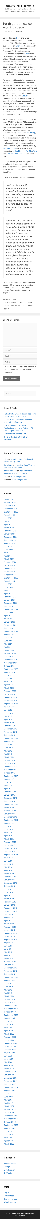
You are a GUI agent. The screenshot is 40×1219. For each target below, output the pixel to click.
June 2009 (8, 1024)
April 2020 (8, 685)
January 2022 (9, 622)
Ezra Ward (8, 465)
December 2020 (10, 660)
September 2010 (11, 977)
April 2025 (8, 524)
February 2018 (10, 760)
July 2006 (8, 1131)
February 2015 (10, 842)
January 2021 (9, 657)
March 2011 (9, 958)
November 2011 (10, 936)
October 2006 (10, 1122)
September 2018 (11, 738)
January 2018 (9, 763)
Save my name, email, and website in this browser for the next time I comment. (20, 369)
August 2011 (9, 943)
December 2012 (10, 908)
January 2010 (9, 1002)
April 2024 (8, 556)
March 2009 (9, 1034)
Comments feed (10, 1199)
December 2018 (10, 729)
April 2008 (8, 1065)
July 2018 (8, 745)
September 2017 (11, 776)
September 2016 (11, 804)
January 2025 (9, 534)
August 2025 (9, 515)
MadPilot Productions (15, 154)
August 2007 (9, 1091)
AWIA (34, 151)
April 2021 (8, 647)
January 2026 (9, 506)
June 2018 (8, 748)
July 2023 (8, 584)
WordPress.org (10, 1202)
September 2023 (11, 578)
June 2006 (8, 1135)
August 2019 (9, 707)
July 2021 (8, 638)
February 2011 (10, 962)
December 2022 (10, 603)
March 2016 (9, 807)
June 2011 (8, 949)
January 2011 (9, 965)
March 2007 (9, 1106)
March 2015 (9, 839)
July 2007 (8, 1094)
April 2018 (8, 754)
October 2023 (10, 575)
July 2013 (8, 889)
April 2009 (8, 1031)
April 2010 (8, 993)
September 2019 (11, 704)
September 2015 (11, 820)
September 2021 (11, 631)
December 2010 (10, 968)
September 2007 (11, 1087)
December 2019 (10, 697)
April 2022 (8, 616)
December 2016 (10, 798)
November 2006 (11, 1119)
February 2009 (10, 1037)
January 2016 (9, 814)
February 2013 (10, 902)
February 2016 (10, 811)
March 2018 (9, 757)
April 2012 (8, 921)
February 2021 (10, 653)
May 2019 (8, 716)
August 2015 (9, 823)
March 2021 (9, 650)
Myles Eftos (17, 151)
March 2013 (9, 899)
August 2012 (9, 917)
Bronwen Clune (9, 148)
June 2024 (8, 550)
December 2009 (11, 1006)
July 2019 (8, 710)
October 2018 (9, 735)
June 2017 (8, 782)
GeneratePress (20, 1216)
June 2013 (8, 892)
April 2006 (8, 1141)
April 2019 (8, 719)
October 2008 (10, 1050)
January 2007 (9, 1112)
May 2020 (8, 682)
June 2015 (8, 829)
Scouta (25, 96)
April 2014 (8, 870)
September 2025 (11, 512)
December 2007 (10, 1078)
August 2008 (9, 1053)
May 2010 (8, 990)
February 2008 (10, 1072)
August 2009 (9, 1018)
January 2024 (9, 565)
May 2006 (8, 1138)
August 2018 (9, 741)
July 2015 (8, 826)
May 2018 (8, 751)
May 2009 (8, 1028)
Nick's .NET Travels (20, 6)
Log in (6, 1193)
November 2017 (10, 770)
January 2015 (9, 845)
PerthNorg (31, 133)
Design (7, 1167)
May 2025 (8, 521)
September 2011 (11, 940)
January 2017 (9, 795)
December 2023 (10, 568)
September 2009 (11, 1015)
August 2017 (9, 779)
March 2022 (9, 619)
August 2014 (9, 858)
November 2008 (11, 1046)
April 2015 (8, 836)
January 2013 (9, 905)
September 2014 (11, 855)
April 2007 (8, 1103)
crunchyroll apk (10, 471)
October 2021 (9, 628)
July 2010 (8, 984)
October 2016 (9, 801)
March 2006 (9, 1144)
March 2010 (9, 996)
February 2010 (10, 999)
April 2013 (8, 896)
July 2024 (8, 546)
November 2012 (10, 911)
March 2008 (9, 1068)
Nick (6, 459)
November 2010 (10, 971)
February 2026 (10, 502)
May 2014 (8, 867)
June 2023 (8, 587)
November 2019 (10, 701)
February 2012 (10, 927)
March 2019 (9, 723)
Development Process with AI (16, 434)
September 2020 (11, 669)
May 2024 (8, 553)
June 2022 (8, 613)
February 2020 (10, 691)
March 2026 (9, 499)
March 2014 (9, 873)
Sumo (26, 54)
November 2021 (10, 625)
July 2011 (8, 946)
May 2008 (8, 1062)
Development (10, 299)
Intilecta (19, 133)
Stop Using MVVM (18, 477)
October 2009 (10, 1012)
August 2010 (9, 980)
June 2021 (8, 641)
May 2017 (8, 785)
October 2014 (9, 852)
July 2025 (8, 518)
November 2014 (10, 848)
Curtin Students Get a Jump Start (19, 302)
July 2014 (8, 861)
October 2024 (10, 540)
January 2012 (9, 930)
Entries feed (9, 1196)
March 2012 (9, 924)
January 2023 (9, 600)
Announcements (11, 1164)
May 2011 (8, 952)
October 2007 (10, 1084)
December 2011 (10, 933)
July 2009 (8, 1021)
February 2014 (10, 877)
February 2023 (10, 597)
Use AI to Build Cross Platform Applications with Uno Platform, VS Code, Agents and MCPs (18, 428)
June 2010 (8, 987)
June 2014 (8, 864)
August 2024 (9, 543)
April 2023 (8, 594)
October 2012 (9, 914)
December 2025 (10, 509)
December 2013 (10, 883)
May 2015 (8, 833)
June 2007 (8, 1097)
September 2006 (11, 1125)
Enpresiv (19, 46)
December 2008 (10, 1043)
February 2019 (10, 726)
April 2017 (8, 789)
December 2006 (11, 1116)
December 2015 (10, 817)
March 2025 (9, 528)
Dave (18, 38)
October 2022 (9, 606)
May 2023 (8, 590)
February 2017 (10, 792)
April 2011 (8, 955)
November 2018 (10, 732)
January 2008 (9, 1075)
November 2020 (11, 663)
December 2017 (10, 767)
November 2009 (11, 1009)
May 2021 (8, 644)
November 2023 (11, 572)
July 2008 (8, 1056)
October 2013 (9, 886)
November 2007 (11, 1081)
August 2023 (9, 581)
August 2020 (9, 672)
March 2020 (9, 688)
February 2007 (10, 1109)
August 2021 (9, 634)
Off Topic (8, 1173)
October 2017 (9, 773)
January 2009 (10, 1040)
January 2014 (9, 880)
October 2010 (9, 974)
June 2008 (8, 1059)
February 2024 (10, 562)
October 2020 (10, 666)
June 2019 (8, 713)
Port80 (28, 151)
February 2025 (10, 531)
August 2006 (9, 1128)
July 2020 (8, 675)
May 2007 (8, 1100)
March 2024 (9, 559)
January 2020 (9, 694)
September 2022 (11, 609)
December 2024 (10, 537)
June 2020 (8, 678)
